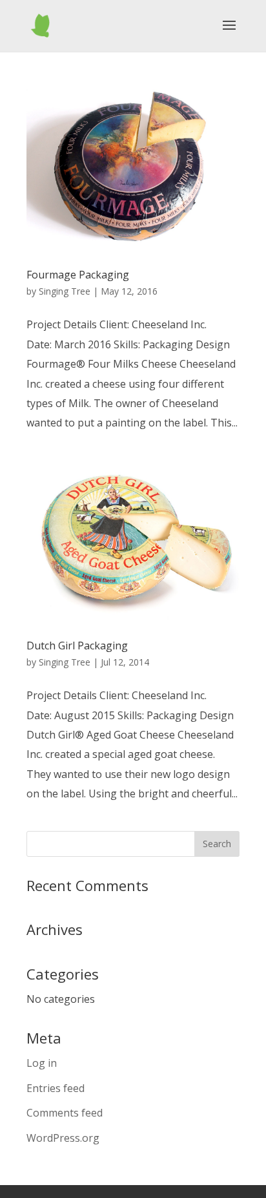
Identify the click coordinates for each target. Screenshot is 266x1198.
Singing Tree (64, 291)
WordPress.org (62, 1138)
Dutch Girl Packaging (77, 645)
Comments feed (64, 1113)
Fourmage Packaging (77, 275)
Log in (41, 1063)
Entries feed (55, 1088)
